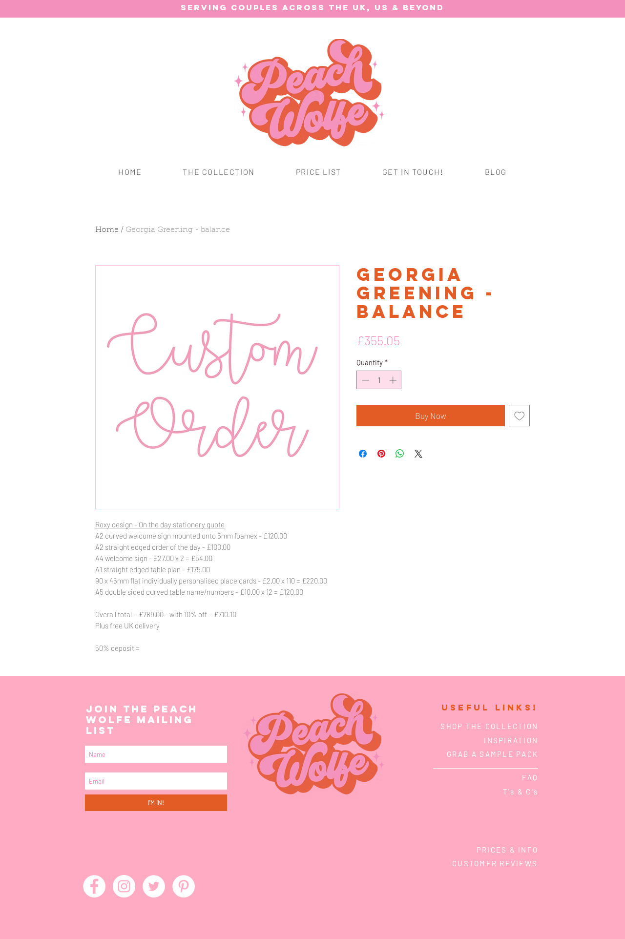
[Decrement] (364, 380)
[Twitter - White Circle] (154, 886)
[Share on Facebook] (363, 453)
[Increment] (393, 380)
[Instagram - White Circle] (124, 886)
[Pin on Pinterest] (381, 453)
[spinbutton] (379, 380)
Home (107, 230)
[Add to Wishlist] (519, 415)
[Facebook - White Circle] (94, 886)
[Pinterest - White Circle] (183, 886)
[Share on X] (418, 453)
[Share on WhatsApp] (400, 453)
